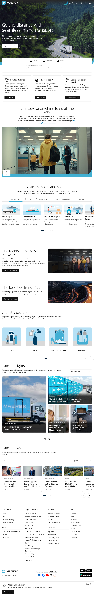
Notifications (76, 1)
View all (27, 560)
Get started (9, 97)
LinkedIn (39, 575)
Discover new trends (10, 299)
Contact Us (5, 537)
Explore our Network (10, 270)
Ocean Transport (30, 514)
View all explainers (73, 97)
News (67, 479)
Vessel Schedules (7, 522)
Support (81, 3)
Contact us (24, 46)
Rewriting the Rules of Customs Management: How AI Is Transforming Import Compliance (56, 428)
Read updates (8, 592)
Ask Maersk (66, 3)
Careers (73, 514)
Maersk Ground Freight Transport (32, 550)
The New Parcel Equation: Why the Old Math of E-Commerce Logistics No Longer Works (78, 428)
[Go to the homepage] (10, 572)
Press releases (8, 479)
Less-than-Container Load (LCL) (35, 534)
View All (47, 439)
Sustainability (75, 531)
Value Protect (29, 557)
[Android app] (86, 575)
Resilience (52, 396)
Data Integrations (53, 537)
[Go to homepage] (10, 3)
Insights (50, 520)
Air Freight (28, 528)
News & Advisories (54, 514)
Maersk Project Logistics (33, 540)
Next (90, 231)
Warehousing (29, 525)
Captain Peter (52, 540)
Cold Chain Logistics (31, 537)
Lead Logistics (29, 522)
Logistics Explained (54, 522)
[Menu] (90, 3)
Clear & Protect (43, 199)
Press (73, 528)
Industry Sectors (53, 517)
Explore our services (10, 46)
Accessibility (75, 534)
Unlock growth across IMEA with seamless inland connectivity (18, 428)
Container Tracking (8, 520)
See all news (8, 461)
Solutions (80, 199)
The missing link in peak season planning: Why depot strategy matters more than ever (66, 400)
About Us (74, 517)
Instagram (54, 575)
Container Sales (76, 525)
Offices (62, 61)
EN (72, 3)
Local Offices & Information (11, 532)
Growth (6, 424)
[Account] (85, 3)
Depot (27, 543)
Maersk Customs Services (33, 517)
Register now (40, 97)
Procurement (75, 522)
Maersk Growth (76, 537)
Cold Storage (29, 546)
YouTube (47, 575)
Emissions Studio (53, 543)
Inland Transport (30, 520)
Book (3, 517)
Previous (84, 231)
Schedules (49, 61)
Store (29, 199)
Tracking (35, 61)
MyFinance (51, 532)
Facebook (43, 575)
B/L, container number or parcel (34, 65)
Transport (17, 199)
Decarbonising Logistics (32, 554)
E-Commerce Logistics (32, 531)
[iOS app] (86, 570)
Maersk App (52, 535)
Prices (4, 514)
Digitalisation (53, 422)
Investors (74, 520)
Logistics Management (62, 199)
